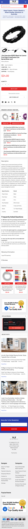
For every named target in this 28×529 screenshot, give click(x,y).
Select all (5, 123)
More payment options (14, 93)
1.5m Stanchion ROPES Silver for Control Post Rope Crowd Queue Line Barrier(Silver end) (14, 129)
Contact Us (4, 476)
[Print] (8, 102)
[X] (11, 102)
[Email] (5, 102)
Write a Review (5, 61)
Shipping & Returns (5, 473)
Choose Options (7, 136)
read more (3, 364)
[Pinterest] (14, 102)
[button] (14, 97)
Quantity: (4, 81)
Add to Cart (7, 283)
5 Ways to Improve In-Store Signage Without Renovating (12, 368)
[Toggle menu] (2, 2)
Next (26, 282)
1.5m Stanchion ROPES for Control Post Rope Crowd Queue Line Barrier (20, 288)
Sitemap (3, 483)
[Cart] (26, 2)
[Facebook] (2, 102)
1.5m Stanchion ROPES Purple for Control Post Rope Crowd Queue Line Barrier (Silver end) (15, 141)
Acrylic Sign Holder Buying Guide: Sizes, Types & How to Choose (13, 356)
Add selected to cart (17, 123)
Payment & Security (6, 471)
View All (3, 496)
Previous (1, 282)
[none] (14, 34)
